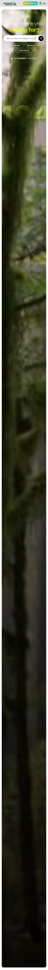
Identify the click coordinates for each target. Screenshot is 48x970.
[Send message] (41, 38)
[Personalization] (40, 3)
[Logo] (10, 3)
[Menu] (44, 3)
